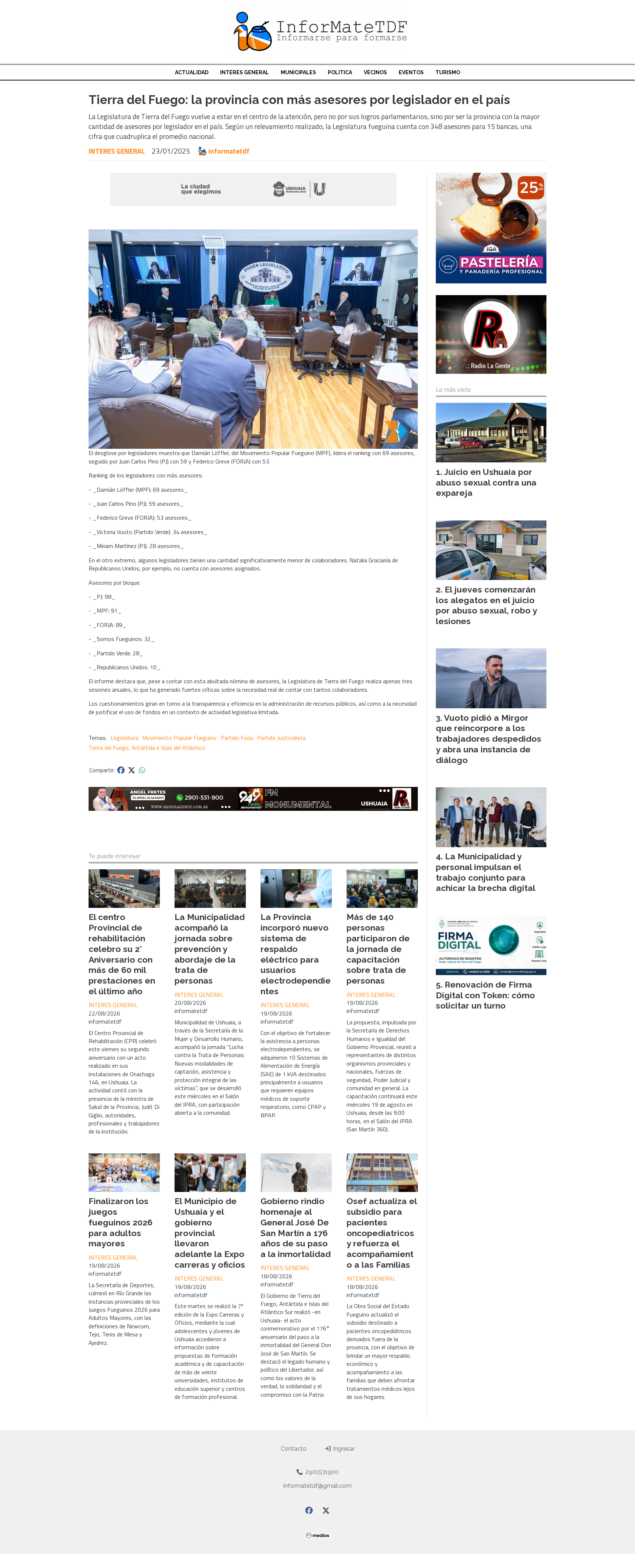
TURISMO (447, 72)
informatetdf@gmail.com (317, 1485)
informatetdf (229, 151)
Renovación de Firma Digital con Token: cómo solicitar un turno (485, 995)
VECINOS (375, 72)
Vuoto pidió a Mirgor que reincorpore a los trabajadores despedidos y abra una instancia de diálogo (488, 739)
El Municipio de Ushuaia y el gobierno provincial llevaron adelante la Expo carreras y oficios (210, 1233)
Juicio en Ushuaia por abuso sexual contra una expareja (486, 482)
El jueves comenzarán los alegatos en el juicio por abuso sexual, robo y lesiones (486, 605)
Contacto (293, 1448)
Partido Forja (237, 738)
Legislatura (124, 738)
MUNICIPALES (298, 72)
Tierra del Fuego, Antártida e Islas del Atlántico (147, 748)
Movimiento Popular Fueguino (179, 738)
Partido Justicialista (281, 738)
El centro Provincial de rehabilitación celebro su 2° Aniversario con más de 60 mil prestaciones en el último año (122, 954)
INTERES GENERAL (244, 72)
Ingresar (343, 1448)
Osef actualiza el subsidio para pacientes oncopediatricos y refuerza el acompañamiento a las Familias (382, 1233)
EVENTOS (411, 72)
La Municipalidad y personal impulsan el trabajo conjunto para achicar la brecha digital (485, 872)
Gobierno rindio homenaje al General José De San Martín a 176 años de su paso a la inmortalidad (296, 1227)
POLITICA (340, 72)
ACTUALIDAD (191, 72)
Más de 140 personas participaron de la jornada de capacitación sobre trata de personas (378, 948)
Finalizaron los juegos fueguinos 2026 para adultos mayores (121, 1222)
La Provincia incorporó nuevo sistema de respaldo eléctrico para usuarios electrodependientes (296, 954)
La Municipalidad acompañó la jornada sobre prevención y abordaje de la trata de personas (210, 948)
